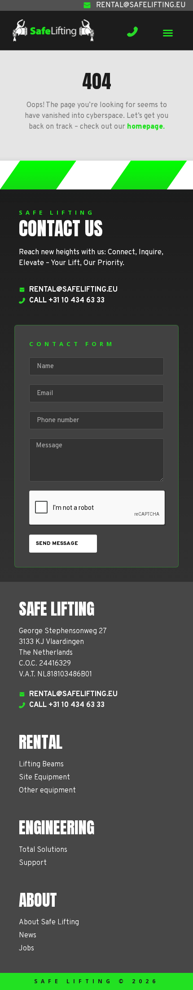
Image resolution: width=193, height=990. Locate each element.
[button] (168, 33)
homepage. (146, 126)
